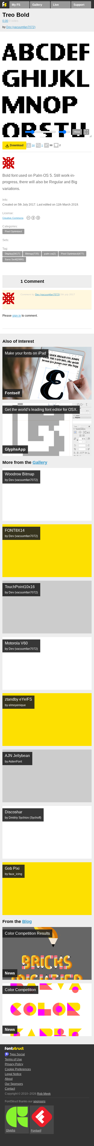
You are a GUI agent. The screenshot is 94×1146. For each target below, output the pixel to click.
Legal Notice (13, 1074)
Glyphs (10, 1130)
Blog (27, 921)
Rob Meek (44, 1093)
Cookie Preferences (18, 1069)
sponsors (39, 1101)
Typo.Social (17, 1054)
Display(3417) (12, 253)
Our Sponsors (14, 1084)
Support (79, 4)
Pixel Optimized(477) (72, 253)
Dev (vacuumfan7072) (20, 27)
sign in (16, 315)
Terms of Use (13, 1059)
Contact (10, 1088)
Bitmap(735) (32, 253)
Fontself (36, 1130)
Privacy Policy (14, 1064)
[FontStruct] (4, 5)
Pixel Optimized (13, 231)
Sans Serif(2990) (14, 259)
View (77, 131)
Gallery (37, 4)
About (9, 1079)
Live (56, 4)
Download (16, 145)
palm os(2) (50, 253)
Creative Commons (12, 218)
